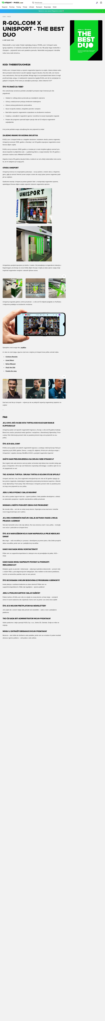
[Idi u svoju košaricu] (101, 3)
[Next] (64, 276)
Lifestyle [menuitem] (31, 7)
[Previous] (60, 276)
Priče (9, 16)
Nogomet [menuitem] (4, 7)
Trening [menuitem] (18, 7)
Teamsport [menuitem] (39, 7)
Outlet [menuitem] (54, 7)
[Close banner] (103, 11)
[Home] (12, 3)
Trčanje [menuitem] (25, 7)
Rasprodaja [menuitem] (47, 7)
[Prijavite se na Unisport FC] (97, 3)
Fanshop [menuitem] (11, 7)
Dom (4, 16)
